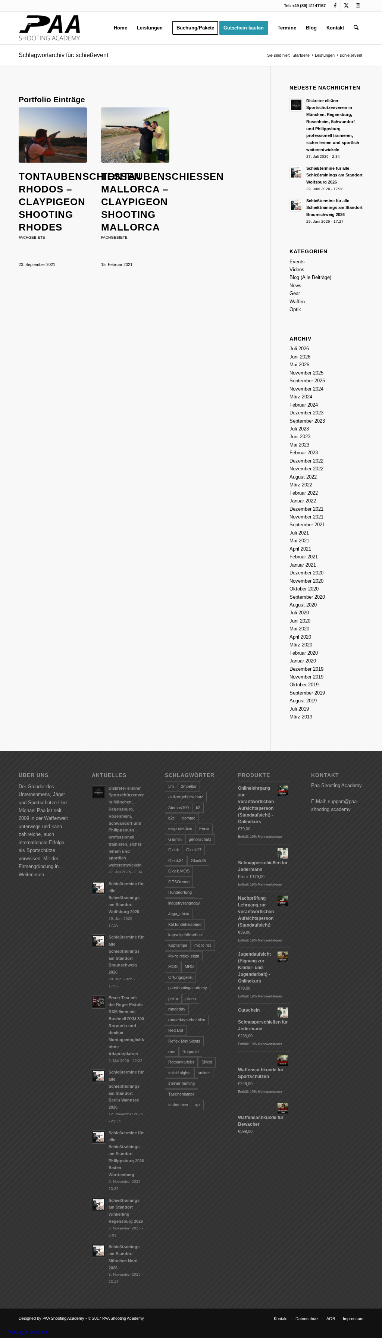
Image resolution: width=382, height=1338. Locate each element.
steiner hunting (181, 1083)
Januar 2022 (302, 501)
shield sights (179, 1073)
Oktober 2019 (304, 684)
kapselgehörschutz (185, 935)
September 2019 (307, 693)
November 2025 (306, 373)
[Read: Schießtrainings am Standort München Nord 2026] (98, 1250)
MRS (189, 966)
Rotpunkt (190, 1051)
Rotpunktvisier (181, 1062)
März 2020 (300, 645)
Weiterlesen (31, 874)
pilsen (190, 998)
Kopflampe (177, 945)
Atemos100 (178, 807)
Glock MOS (179, 871)
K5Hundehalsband (184, 924)
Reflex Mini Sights (184, 1041)
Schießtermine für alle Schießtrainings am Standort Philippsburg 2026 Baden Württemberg (126, 1154)
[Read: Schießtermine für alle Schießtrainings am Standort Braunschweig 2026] (296, 204)
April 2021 (300, 549)
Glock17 (193, 849)
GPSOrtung (179, 882)
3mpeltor (189, 786)
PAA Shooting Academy (63, 1318)
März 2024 (300, 396)
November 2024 (306, 389)
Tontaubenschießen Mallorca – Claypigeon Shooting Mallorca (162, 201)
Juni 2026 (299, 357)
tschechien (178, 1104)
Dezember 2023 (306, 413)
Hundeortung (180, 892)
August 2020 (303, 605)
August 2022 (303, 477)
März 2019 (300, 717)
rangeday (176, 1009)
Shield (206, 1062)
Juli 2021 (299, 533)
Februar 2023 (303, 452)
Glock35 (198, 860)
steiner (204, 1073)
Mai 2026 (299, 364)
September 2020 (307, 597)
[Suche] (356, 28)
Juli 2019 (299, 709)
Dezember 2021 (306, 509)
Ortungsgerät (180, 977)
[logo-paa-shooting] (49, 28)
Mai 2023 (299, 445)
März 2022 (300, 485)
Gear (294, 293)
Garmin (175, 839)
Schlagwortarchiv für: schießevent (63, 55)
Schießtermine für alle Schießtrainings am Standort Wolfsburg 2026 (334, 175)
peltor (173, 998)
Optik (295, 309)
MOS (173, 966)
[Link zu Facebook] (335, 5)
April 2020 (300, 637)
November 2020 (306, 581)
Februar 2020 (303, 653)
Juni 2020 (299, 621)
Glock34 (176, 860)
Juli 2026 (299, 348)
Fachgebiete (32, 237)
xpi (197, 1104)
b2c (171, 818)
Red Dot (175, 1030)
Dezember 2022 (306, 461)
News (295, 285)
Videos (296, 269)
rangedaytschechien (186, 1020)
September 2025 (307, 380)
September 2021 (307, 524)
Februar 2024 (303, 405)
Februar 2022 (303, 493)
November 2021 (306, 517)
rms (171, 1051)
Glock (173, 849)
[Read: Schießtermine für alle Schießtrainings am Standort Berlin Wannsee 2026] (98, 1076)
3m (171, 786)
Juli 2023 (299, 429)
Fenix (204, 828)
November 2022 (306, 468)
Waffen (297, 301)
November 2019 (306, 677)
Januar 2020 (302, 661)
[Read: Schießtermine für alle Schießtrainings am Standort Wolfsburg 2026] (296, 172)
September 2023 (307, 421)
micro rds (203, 945)
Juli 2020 (299, 612)
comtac (188, 818)
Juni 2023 (299, 436)
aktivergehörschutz (185, 797)
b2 (198, 807)
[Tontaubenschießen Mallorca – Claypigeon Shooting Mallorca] (135, 135)
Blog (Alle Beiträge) (310, 277)
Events (297, 261)
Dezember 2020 (306, 573)
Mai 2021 (299, 540)
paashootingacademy (187, 988)
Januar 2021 (302, 565)
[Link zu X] (346, 5)
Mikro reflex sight (183, 956)
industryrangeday (184, 903)
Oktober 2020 (304, 589)
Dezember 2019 (306, 669)
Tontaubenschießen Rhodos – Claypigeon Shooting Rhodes (80, 201)
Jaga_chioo (178, 913)
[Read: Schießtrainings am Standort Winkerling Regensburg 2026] (98, 1204)
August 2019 (303, 701)
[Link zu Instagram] (357, 5)
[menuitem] (120, 28)
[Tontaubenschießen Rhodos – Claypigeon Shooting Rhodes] (53, 135)
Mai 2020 (299, 629)
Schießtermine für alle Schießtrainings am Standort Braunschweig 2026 (334, 207)
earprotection (180, 828)
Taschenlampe (181, 1094)
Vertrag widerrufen (27, 1332)
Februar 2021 (303, 557)
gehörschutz (200, 839)
